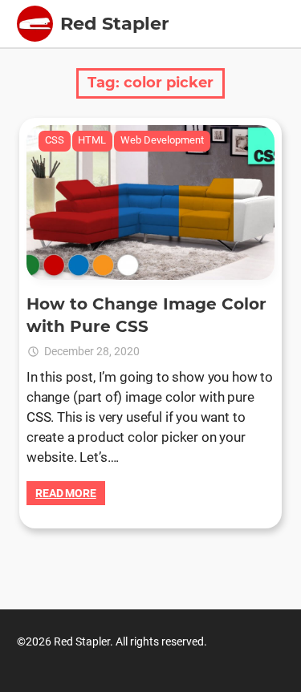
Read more (65, 493)
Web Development (162, 140)
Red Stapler (114, 23)
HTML (92, 140)
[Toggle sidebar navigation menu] (35, 24)
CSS (54, 140)
